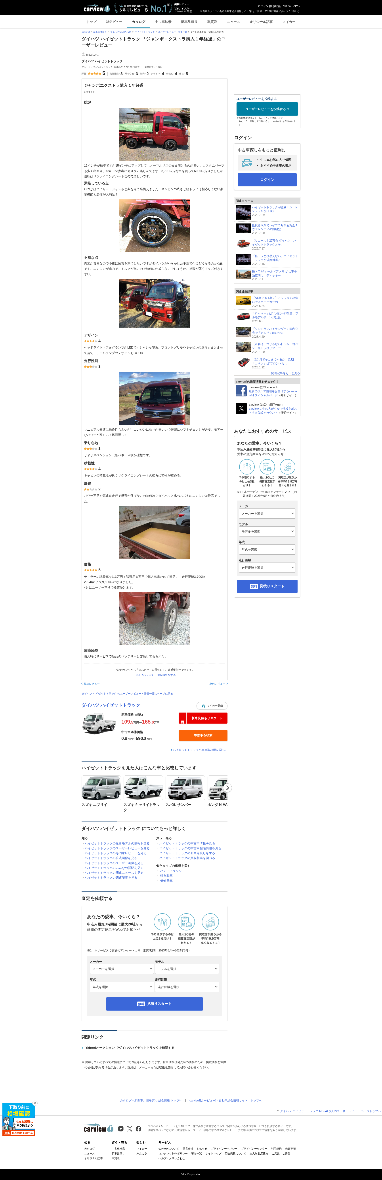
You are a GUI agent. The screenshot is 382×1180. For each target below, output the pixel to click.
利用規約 (276, 1148)
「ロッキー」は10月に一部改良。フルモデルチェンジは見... (275, 317)
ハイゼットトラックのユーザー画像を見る (114, 863)
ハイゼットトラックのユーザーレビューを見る (117, 848)
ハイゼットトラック (145, 32)
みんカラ (141, 1153)
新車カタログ (100, 32)
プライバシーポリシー (224, 1148)
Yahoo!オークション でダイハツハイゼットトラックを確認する (130, 1047)
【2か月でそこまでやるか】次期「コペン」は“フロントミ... (273, 363)
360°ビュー (114, 22)
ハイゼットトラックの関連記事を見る (111, 877)
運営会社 (188, 1148)
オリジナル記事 (261, 22)
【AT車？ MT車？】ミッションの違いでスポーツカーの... (275, 302)
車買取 (212, 22)
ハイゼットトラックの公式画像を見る (111, 858)
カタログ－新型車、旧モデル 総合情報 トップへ (151, 1100)
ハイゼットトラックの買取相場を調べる (187, 858)
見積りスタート (159, 1004)
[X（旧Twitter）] (129, 1128)
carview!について (169, 1148)
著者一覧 (196, 1153)
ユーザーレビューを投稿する (266, 109)
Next (227, 787)
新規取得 (275, 6)
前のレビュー (92, 684)
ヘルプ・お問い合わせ (172, 1158)
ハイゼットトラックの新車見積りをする (187, 853)
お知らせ (202, 1148)
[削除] (35, 1103)
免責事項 (290, 1148)
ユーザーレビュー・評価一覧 (172, 32)
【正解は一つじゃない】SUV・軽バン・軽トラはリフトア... (275, 348)
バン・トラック (171, 870)
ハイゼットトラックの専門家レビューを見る (116, 853)
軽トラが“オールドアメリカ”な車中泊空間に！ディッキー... (274, 275)
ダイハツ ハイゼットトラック (111, 705)
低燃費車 (166, 880)
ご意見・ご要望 (281, 1153)
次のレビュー (217, 684)
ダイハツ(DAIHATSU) (120, 32)
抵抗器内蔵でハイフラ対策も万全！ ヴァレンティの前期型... (275, 229)
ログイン (263, 6)
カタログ (138, 22)
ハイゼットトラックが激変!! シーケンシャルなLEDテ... (275, 211)
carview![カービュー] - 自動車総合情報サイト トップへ (225, 1100)
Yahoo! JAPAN (291, 6)
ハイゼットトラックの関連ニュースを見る (114, 872)
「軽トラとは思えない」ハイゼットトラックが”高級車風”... (275, 260)
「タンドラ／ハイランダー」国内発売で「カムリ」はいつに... (275, 332)
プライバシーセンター (254, 1148)
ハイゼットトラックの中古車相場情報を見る (190, 848)
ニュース (233, 22)
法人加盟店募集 (259, 1153)
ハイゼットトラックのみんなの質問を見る (114, 868)
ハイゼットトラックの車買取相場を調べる (200, 750)
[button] (212, 705)
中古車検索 (163, 22)
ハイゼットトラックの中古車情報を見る (187, 843)
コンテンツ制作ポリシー (173, 1153)
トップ (91, 22)
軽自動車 (166, 875)
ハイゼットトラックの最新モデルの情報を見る (117, 843)
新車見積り (189, 22)
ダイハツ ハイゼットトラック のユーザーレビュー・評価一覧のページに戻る (127, 693)
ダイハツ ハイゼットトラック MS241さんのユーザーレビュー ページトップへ (330, 1111)
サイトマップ (213, 1153)
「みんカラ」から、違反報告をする (154, 675)
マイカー (289, 22)
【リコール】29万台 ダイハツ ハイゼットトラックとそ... (274, 244)
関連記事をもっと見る (285, 373)
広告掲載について (235, 1153)
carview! (86, 32)
